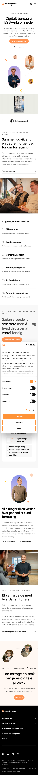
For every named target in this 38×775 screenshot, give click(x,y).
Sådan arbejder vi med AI (12, 340)
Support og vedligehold (11, 734)
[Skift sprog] (31, 4)
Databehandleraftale (18, 768)
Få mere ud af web (9, 723)
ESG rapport (32, 768)
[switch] (33, 388)
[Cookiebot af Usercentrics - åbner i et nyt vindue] (27, 345)
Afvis (19, 428)
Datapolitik (5, 768)
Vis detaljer (27, 410)
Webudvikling (7, 718)
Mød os (4, 739)
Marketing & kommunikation (12, 728)
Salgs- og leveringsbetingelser (11, 771)
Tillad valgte (19, 422)
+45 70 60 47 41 (22, 762)
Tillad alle (19, 416)
